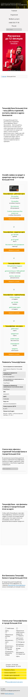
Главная (14, 11)
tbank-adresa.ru (9, 693)
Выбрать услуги (14, 19)
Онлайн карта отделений (11, 675)
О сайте (3, 689)
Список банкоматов (10, 678)
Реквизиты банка (9, 670)
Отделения (14, 15)
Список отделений (10, 672)
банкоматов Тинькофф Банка (16, 585)
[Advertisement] (14, 92)
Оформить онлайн (14, 219)
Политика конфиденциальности (10, 690)
